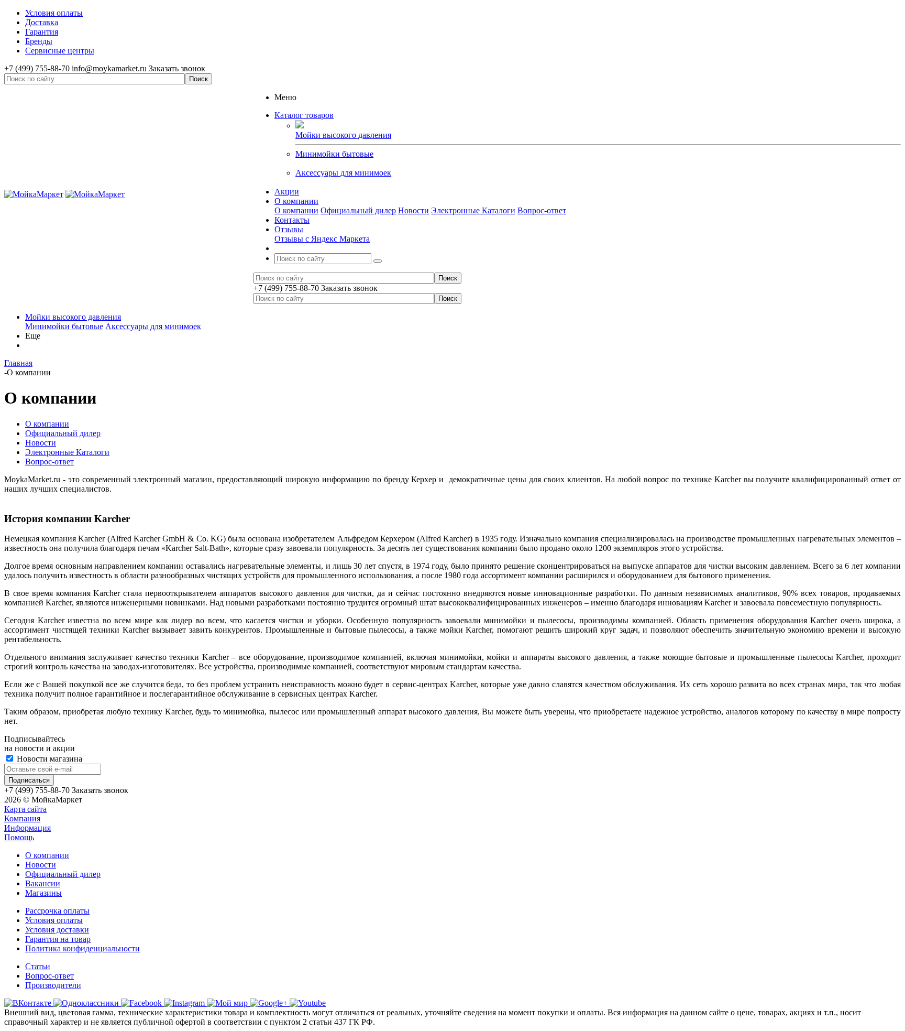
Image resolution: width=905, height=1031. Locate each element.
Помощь (19, 837)
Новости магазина (48, 758)
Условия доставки (57, 929)
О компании (296, 210)
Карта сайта (25, 809)
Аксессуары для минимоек (343, 172)
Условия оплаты (54, 920)
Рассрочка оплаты (57, 910)
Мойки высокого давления (73, 316)
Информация (27, 827)
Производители (53, 985)
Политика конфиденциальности (82, 948)
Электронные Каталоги (473, 210)
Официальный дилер (358, 210)
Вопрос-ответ (541, 210)
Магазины (43, 892)
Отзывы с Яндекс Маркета (322, 238)
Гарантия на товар (58, 939)
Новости (413, 210)
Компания (22, 818)
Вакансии (42, 883)
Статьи (37, 966)
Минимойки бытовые (334, 153)
